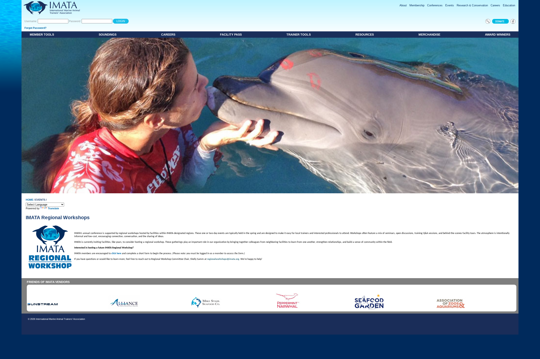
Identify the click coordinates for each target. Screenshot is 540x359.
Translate (53, 208)
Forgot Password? (35, 28)
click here (116, 253)
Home (29, 199)
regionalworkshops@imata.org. (223, 259)
